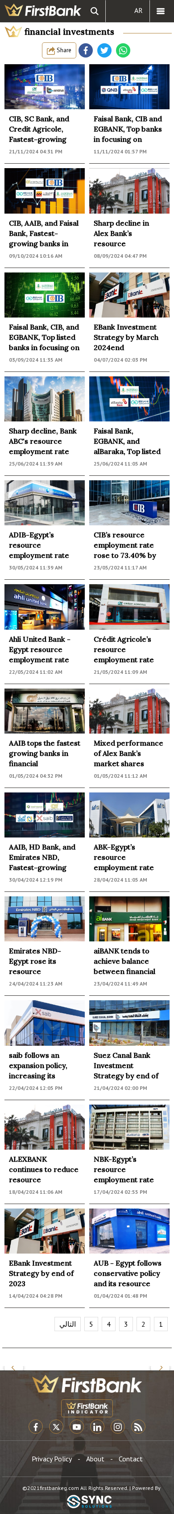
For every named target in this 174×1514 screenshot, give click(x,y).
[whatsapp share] (123, 50)
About (95, 1458)
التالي (67, 1324)
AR (138, 10)
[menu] (160, 11)
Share (63, 50)
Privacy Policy (52, 1458)
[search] (94, 11)
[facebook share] (86, 50)
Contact (131, 1458)
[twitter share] (104, 50)
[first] (42, 11)
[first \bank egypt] (87, 1384)
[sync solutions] (89, 1502)
